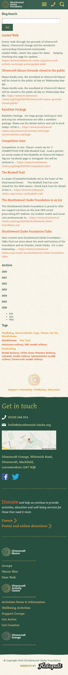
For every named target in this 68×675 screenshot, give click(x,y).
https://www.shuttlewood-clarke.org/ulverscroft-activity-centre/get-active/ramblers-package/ (27, 131)
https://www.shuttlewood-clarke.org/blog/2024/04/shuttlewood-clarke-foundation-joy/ (31, 221)
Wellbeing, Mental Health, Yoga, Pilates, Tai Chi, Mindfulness (30, 334)
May (11, 319)
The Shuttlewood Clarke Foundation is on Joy (32, 200)
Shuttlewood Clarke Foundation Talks (27, 231)
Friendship (26, 389)
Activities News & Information (23, 602)
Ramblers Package (14, 109)
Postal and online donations (24, 526)
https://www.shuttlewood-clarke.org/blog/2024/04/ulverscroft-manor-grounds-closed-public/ (32, 99)
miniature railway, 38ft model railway (24, 344)
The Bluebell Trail (13, 172)
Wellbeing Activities (16, 608)
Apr (11, 316)
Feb (11, 313)
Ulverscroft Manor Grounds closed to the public (33, 70)
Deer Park (9, 577)
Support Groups (13, 613)
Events (7, 520)
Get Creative (10, 625)
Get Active (9, 619)
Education (54, 389)
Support (13, 389)
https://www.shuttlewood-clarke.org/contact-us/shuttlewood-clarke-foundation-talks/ (33, 253)
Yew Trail (24, 340)
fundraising (9, 348)
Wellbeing (40, 389)
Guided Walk (10, 35)
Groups (7, 565)
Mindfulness (9, 340)
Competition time (13, 141)
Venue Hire (10, 571)
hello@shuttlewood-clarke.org (29, 425)
